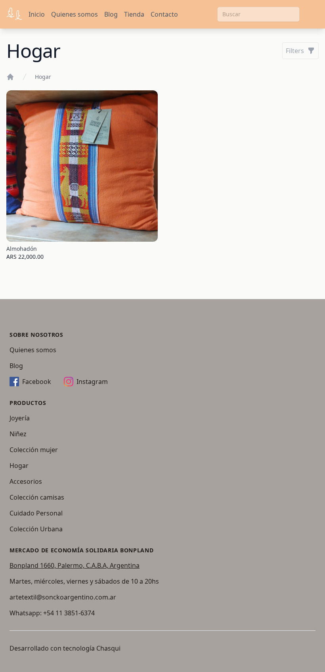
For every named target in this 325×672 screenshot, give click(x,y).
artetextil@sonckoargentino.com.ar (63, 597)
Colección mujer (34, 449)
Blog (111, 14)
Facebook (36, 381)
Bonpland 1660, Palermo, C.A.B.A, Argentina (75, 565)
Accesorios (26, 481)
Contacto (164, 14)
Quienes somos (74, 14)
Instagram (92, 381)
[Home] (10, 77)
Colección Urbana (36, 529)
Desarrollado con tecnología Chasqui (65, 648)
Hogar (43, 76)
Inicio (37, 14)
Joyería (20, 418)
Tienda (134, 14)
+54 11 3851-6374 (69, 613)
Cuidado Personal (36, 513)
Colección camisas (37, 497)
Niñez (18, 434)
